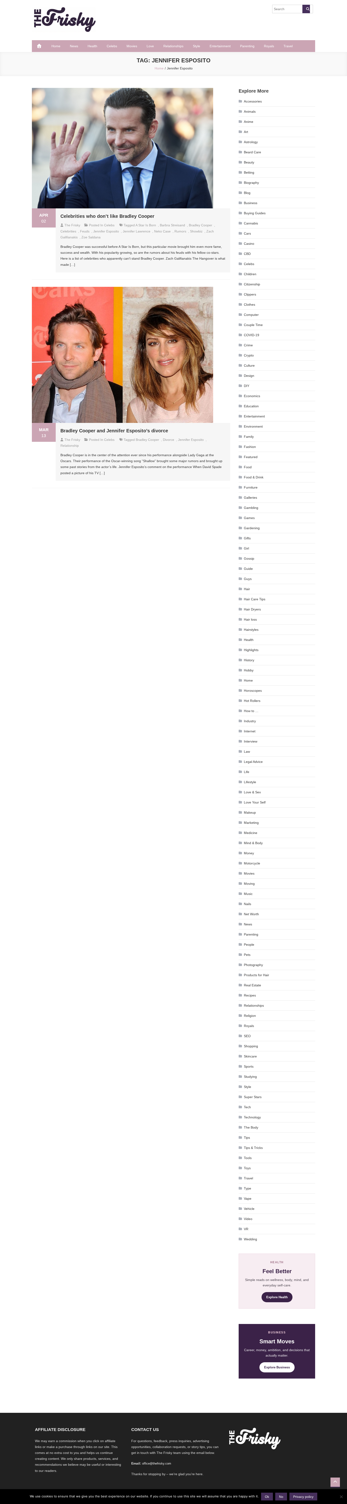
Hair (247, 589)
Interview (250, 741)
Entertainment (220, 46)
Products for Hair (256, 975)
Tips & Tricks (253, 1148)
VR (246, 1229)
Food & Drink (253, 477)
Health (92, 46)
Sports (249, 1066)
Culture (249, 365)
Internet (249, 731)
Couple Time (253, 325)
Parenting (247, 46)
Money (249, 853)
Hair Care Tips (254, 599)
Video (248, 1219)
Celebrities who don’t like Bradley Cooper (107, 216)
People (249, 944)
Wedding (250, 1239)
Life (246, 772)
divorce (168, 440)
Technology (252, 1117)
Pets (247, 955)
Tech (247, 1107)
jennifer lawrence (136, 231)
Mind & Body (253, 843)
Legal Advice (253, 762)
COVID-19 (251, 335)
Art (246, 132)
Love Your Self (255, 802)
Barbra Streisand (172, 225)
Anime (248, 122)
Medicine (250, 833)
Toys (247, 1168)
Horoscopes (253, 690)
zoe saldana (91, 237)
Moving (249, 883)
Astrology (251, 142)
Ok (267, 1497)
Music (248, 894)
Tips (247, 1137)
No (281, 1497)
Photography (253, 965)
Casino (249, 243)
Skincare (250, 1056)
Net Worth (251, 914)
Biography (251, 183)
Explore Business (277, 1367)
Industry (250, 721)
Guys (248, 579)
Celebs (112, 46)
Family (249, 436)
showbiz (196, 231)
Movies (132, 46)
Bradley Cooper (200, 225)
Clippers (250, 294)
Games (249, 518)
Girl (246, 548)
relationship (69, 445)
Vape (247, 1198)
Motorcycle (252, 863)
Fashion (250, 447)
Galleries (250, 497)
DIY (246, 386)
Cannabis (251, 223)
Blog (247, 193)
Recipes (250, 995)
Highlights (251, 650)
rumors (180, 231)
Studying (250, 1077)
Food (248, 467)
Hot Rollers (252, 701)
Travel (288, 46)
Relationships (173, 46)
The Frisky (72, 225)
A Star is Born (145, 225)
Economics (252, 396)
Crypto (249, 355)
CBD (247, 254)
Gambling (251, 508)
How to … (251, 711)
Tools (248, 1158)
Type (247, 1188)
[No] (341, 1496)
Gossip (249, 558)
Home (55, 46)
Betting (249, 172)
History (249, 660)
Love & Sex (252, 792)
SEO (247, 1036)
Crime (248, 345)
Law (247, 751)
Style (196, 46)
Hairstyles (251, 630)
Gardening (252, 528)
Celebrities (68, 231)
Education (251, 406)
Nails (247, 904)
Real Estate (252, 985)
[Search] (306, 9)
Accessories (253, 101)
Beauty (249, 162)
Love (150, 46)
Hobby (249, 670)
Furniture (251, 487)
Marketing (251, 823)
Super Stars (253, 1097)
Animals (250, 111)
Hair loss (250, 619)
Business (250, 203)
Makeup (250, 812)
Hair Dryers (252, 609)
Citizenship (252, 284)
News (74, 46)
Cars (247, 233)
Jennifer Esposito (106, 231)
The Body (251, 1127)
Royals (269, 46)
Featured (251, 457)
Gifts (247, 538)
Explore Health (277, 1297)
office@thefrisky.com (156, 1463)
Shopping (251, 1046)
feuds (84, 231)
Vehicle (249, 1209)
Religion (250, 1016)
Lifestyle (250, 782)
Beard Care (252, 152)
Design (249, 376)
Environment (253, 426)
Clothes (249, 304)
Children (250, 274)
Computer (251, 315)
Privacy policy (303, 1497)
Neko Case (162, 231)
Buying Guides (255, 213)
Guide (248, 569)
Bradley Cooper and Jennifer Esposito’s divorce (114, 430)
